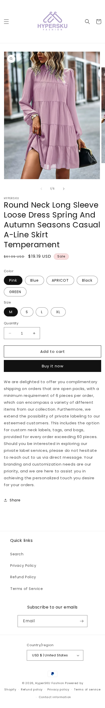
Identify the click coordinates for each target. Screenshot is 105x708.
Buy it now (52, 366)
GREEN (15, 291)
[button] (6, 21)
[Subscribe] (81, 621)
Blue (34, 280)
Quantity (11, 323)
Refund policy (32, 689)
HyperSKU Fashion (49, 683)
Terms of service (87, 689)
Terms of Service (26, 588)
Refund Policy (23, 577)
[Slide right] (63, 188)
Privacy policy (58, 689)
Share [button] (15, 500)
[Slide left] (41, 188)
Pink (13, 280)
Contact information (55, 697)
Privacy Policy (23, 565)
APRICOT (60, 280)
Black (87, 280)
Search (17, 554)
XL (58, 311)
